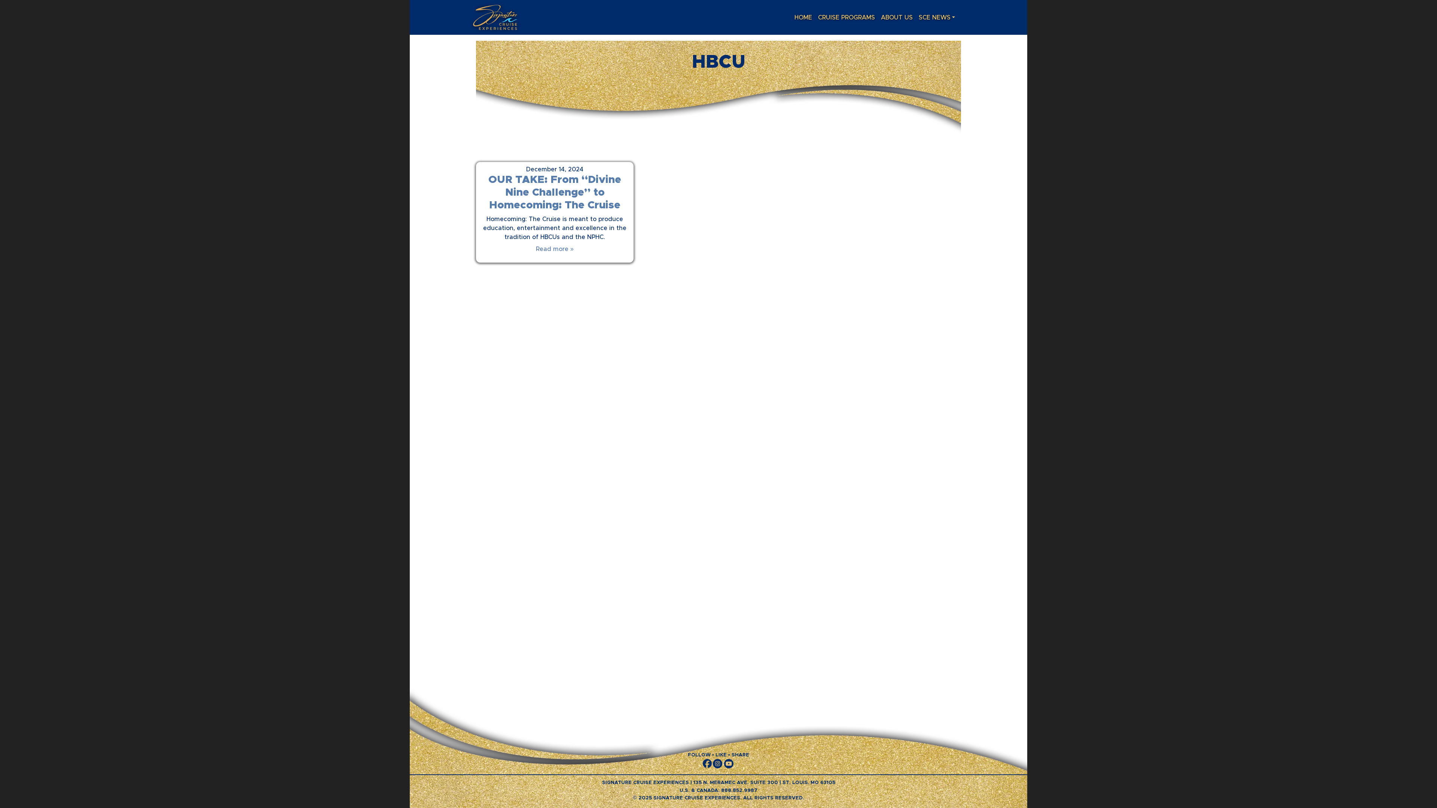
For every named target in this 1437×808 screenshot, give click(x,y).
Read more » (555, 249)
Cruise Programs (846, 18)
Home (803, 18)
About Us (897, 18)
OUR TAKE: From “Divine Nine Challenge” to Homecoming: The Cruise (554, 192)
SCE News (935, 18)
